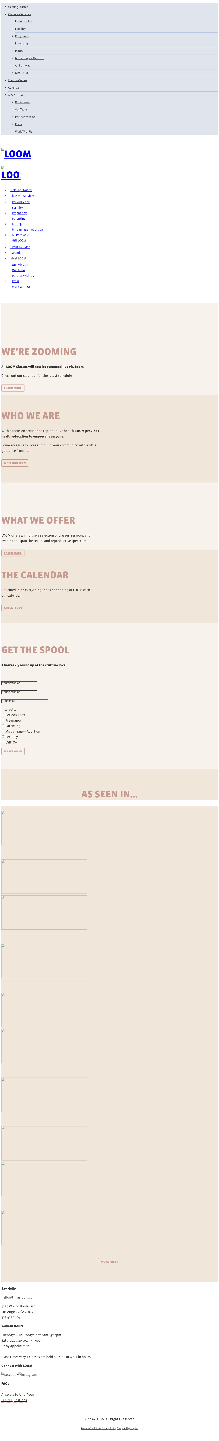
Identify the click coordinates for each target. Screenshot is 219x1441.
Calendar (14, 87)
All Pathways (23, 65)
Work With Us (23, 131)
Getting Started (18, 7)
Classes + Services (19, 14)
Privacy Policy (108, 1428)
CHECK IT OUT (13, 607)
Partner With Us (25, 117)
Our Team (21, 109)
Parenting (21, 43)
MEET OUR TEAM (15, 463)
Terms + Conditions (91, 1428)
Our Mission (22, 102)
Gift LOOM (21, 73)
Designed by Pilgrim (127, 1428)
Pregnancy (22, 36)
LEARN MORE (13, 387)
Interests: (8, 709)
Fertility (20, 28)
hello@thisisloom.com (18, 1297)
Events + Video (17, 80)
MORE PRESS (109, 1261)
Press (18, 124)
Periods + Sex (23, 21)
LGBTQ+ (19, 51)
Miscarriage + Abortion (29, 58)
